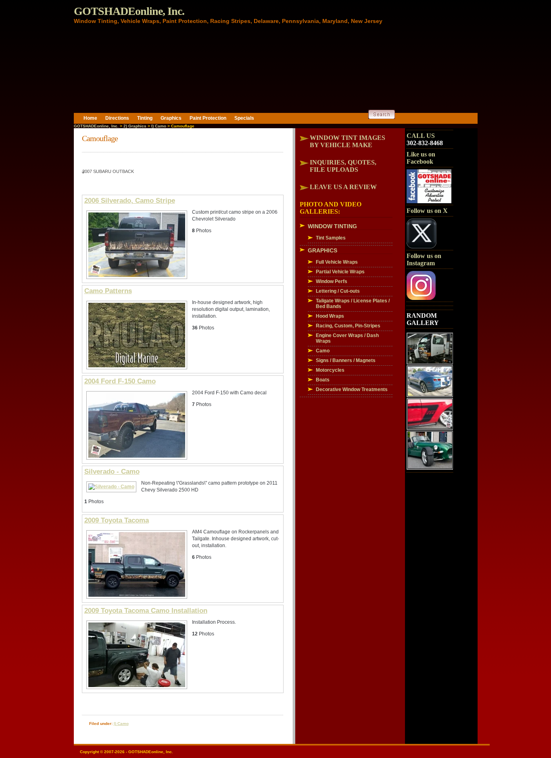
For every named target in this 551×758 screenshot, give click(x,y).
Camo (323, 351)
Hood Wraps (330, 316)
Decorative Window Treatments (352, 389)
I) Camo (158, 126)
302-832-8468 (425, 143)
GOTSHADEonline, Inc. (129, 11)
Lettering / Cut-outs (338, 291)
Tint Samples (331, 238)
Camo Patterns (108, 291)
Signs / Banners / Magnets (346, 360)
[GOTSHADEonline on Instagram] (421, 298)
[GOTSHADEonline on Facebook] (429, 201)
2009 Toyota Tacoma (116, 520)
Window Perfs (331, 281)
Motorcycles (330, 370)
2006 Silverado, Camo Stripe (129, 200)
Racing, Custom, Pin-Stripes (348, 326)
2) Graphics (134, 126)
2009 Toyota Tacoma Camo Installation (145, 610)
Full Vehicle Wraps (337, 262)
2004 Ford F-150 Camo (120, 381)
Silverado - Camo (112, 471)
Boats (323, 380)
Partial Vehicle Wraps (340, 272)
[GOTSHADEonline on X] (421, 247)
